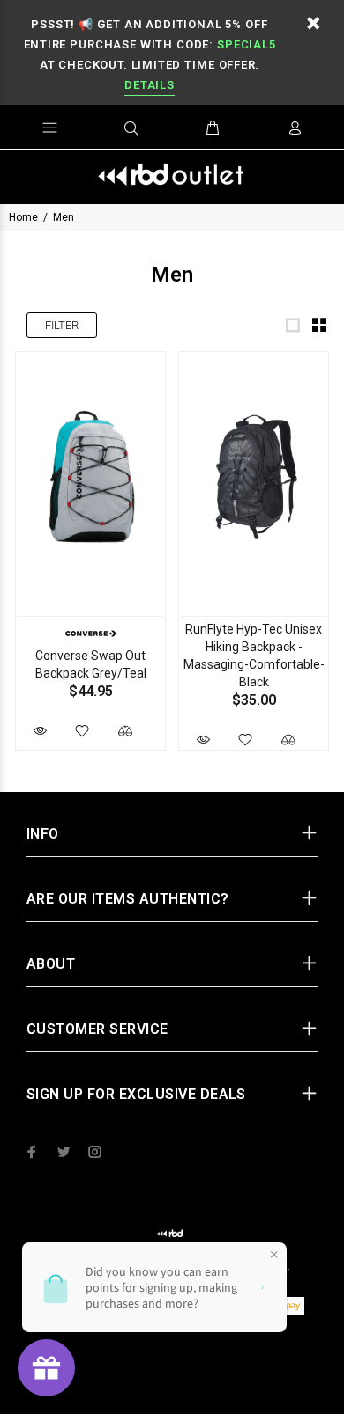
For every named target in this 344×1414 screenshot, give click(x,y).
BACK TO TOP (172, 1375)
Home (23, 217)
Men (63, 217)
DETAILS (149, 85)
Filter (62, 325)
